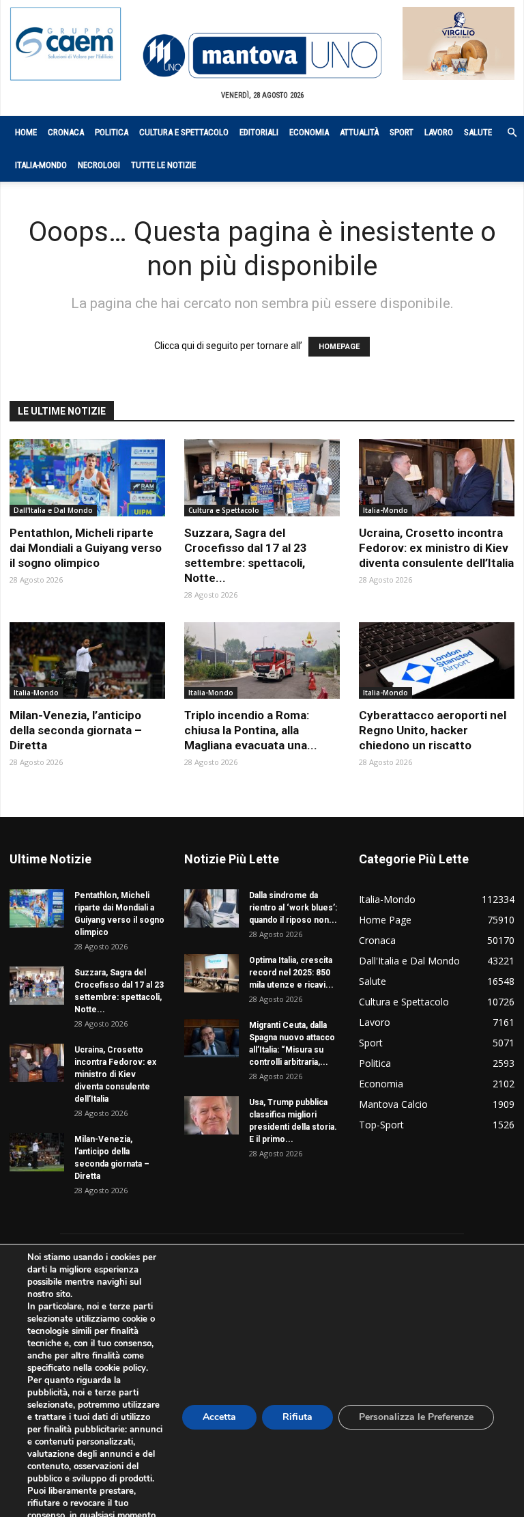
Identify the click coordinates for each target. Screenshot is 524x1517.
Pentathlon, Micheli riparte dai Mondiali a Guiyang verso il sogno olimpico (86, 548)
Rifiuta (297, 1416)
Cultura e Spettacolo (184, 132)
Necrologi (99, 165)
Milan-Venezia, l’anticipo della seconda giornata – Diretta (76, 730)
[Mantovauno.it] (262, 55)
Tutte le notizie (163, 165)
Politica (111, 132)
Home (26, 132)
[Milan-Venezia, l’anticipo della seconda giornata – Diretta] (87, 660)
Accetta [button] (219, 1416)
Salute (478, 132)
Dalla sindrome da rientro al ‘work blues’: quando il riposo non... (293, 908)
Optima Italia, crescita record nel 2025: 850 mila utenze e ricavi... (291, 973)
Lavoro (438, 132)
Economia (309, 132)
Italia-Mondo (41, 165)
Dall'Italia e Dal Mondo (53, 510)
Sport (401, 132)
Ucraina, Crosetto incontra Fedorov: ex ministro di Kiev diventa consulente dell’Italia (436, 548)
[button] (504, 132)
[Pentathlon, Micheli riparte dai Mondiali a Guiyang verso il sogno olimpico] (87, 477)
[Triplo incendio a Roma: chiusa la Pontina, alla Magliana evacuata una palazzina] (262, 660)
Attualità (359, 132)
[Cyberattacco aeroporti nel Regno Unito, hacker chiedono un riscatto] (436, 660)
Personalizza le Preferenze (416, 1416)
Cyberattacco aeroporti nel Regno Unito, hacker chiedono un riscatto (432, 730)
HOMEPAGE (339, 346)
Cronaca (66, 132)
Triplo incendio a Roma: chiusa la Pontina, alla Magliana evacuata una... (250, 730)
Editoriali (258, 132)
